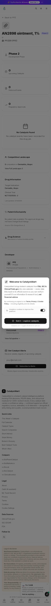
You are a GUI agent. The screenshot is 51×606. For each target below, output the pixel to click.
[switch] (43, 310)
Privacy (34, 301)
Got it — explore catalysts (27, 321)
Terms (28, 301)
